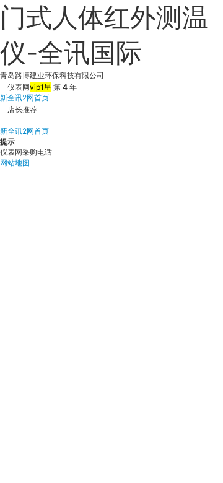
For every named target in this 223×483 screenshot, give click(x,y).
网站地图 (15, 162)
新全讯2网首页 (24, 97)
